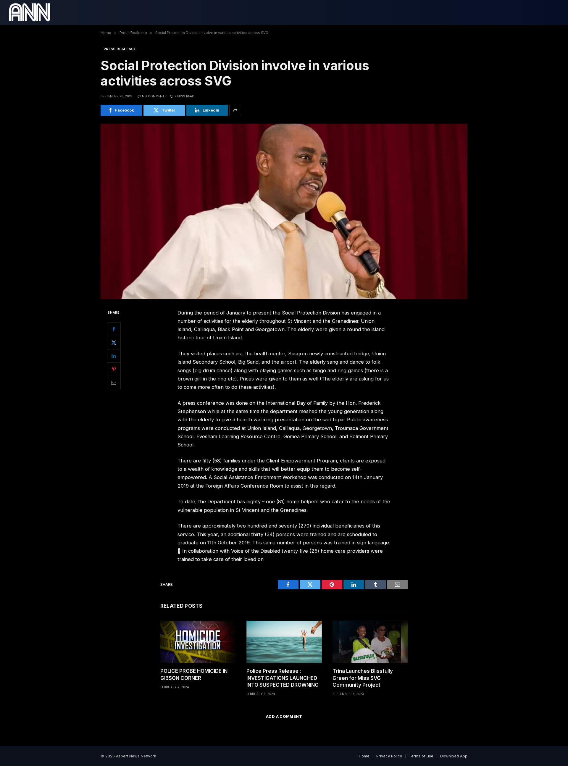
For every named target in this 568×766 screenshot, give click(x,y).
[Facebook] (114, 329)
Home (364, 756)
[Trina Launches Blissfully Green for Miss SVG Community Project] (370, 642)
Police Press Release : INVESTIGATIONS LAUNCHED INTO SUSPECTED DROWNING (282, 678)
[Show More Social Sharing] (235, 110)
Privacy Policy (389, 756)
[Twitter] (114, 342)
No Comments (154, 96)
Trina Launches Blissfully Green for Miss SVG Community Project (363, 678)
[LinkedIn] (114, 355)
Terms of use (421, 756)
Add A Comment (284, 716)
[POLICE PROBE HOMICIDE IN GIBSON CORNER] (198, 642)
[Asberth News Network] (29, 12)
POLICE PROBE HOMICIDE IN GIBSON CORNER (193, 674)
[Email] (114, 382)
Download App (453, 756)
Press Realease (120, 49)
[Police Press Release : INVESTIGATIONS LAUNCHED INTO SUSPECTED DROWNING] (284, 642)
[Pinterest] (114, 369)
